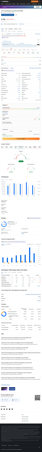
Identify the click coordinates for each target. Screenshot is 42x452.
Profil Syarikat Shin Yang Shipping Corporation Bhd (14, 290)
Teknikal (15, 28)
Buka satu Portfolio (25, 418)
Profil (6, 31)
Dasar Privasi (10, 445)
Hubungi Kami (3, 418)
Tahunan (2, 244)
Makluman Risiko (16, 445)
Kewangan (11, 28)
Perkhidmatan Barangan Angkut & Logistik (33, 294)
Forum (20, 28)
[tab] (2, 147)
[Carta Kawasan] (4, 34)
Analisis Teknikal (5, 144)
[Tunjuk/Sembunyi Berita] (24, 34)
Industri (39, 296)
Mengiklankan (3, 416)
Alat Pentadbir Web (25, 420)
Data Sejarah (14, 31)
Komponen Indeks (20, 31)
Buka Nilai (38, 57)
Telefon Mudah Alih (25, 416)
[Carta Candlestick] (2, 34)
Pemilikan (9, 31)
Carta (6, 28)
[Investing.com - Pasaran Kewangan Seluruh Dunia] (6, 1)
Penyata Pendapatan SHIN (7, 239)
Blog (22, 414)
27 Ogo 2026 (39, 75)
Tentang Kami (3, 414)
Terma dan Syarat (4, 445)
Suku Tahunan (8, 244)
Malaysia (39, 300)
